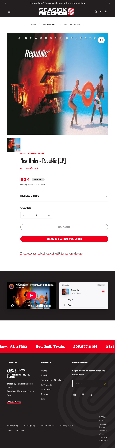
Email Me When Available (64, 239)
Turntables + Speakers (52, 380)
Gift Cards (46, 384)
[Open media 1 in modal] (101, 40)
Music (44, 370)
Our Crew (46, 389)
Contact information (15, 430)
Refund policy (12, 425)
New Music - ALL (50, 24)
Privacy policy (29, 425)
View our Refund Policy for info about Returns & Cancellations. (51, 252)
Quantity (25, 207)
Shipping (23, 185)
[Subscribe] (105, 384)
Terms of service (47, 425)
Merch (44, 375)
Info (43, 399)
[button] (9, 11)
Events (44, 394)
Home (33, 24)
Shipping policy (66, 425)
